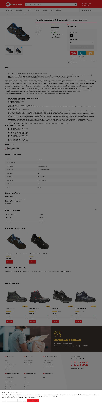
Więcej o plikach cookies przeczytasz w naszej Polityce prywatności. (18, 397)
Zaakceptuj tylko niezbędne (9, 400)
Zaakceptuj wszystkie (33, 400)
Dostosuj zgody (22, 400)
